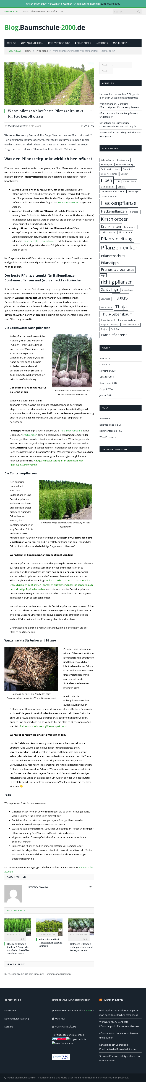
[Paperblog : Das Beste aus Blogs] (61, 1059)
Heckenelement (108, 196)
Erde (118, 181)
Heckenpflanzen (114, 211)
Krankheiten (111, 226)
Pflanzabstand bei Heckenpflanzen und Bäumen (50, 942)
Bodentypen (107, 164)
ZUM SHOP (121, 43)
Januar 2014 (106, 395)
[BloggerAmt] (76, 1039)
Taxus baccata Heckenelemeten (40, 241)
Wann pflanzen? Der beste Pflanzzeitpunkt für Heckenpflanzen (44, 11)
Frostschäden (129, 181)
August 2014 (106, 389)
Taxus (120, 297)
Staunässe (105, 299)
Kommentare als (111, 430)
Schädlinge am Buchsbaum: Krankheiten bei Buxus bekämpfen (118, 124)
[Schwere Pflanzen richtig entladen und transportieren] (81, 927)
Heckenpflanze (119, 202)
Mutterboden (125, 232)
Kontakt (8, 1026)
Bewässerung (123, 160)
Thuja (121, 307)
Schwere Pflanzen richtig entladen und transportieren (81, 947)
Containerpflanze (109, 174)
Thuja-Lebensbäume (70, 430)
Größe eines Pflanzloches (112, 191)
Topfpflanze (116, 329)
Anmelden (105, 418)
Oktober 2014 (107, 376)
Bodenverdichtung (124, 164)
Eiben (106, 180)
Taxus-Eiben (106, 307)
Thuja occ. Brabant (126, 320)
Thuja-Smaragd (108, 320)
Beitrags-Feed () (110, 424)
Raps (103, 275)
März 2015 (105, 364)
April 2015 (105, 358)
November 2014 (108, 370)
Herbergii (134, 212)
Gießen (121, 187)
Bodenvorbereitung (68, 202)
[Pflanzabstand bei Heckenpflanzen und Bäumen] (49, 927)
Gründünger (133, 191)
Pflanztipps (83, 43)
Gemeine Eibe (107, 187)
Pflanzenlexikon (33, 43)
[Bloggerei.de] (59, 1039)
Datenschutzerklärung (16, 1018)
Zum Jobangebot (110, 3)
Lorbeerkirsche (108, 232)
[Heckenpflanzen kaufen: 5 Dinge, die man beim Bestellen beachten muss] (17, 927)
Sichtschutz (127, 290)
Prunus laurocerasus (117, 269)
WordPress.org (108, 437)
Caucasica (127, 169)
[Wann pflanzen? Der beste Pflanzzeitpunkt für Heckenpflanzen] (49, 84)
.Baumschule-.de (44, 27)
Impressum (10, 1010)
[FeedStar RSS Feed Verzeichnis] (63, 1043)
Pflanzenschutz (59, 43)
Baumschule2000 (16, 125)
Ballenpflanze (107, 160)
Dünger (124, 174)
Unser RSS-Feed (113, 1000)
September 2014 (108, 383)
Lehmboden (130, 227)
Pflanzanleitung (116, 239)
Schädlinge (110, 289)
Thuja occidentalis (130, 324)
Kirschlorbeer (29, 434)
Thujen (104, 329)
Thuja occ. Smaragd (110, 324)
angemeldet (21, 973)
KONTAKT (60, 1018)
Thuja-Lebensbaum (116, 314)
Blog (12, 43)
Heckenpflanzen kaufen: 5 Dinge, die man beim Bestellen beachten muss (18, 948)
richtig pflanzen (116, 282)
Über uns (102, 43)
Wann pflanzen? (114, 335)
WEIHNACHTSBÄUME (65, 1026)
